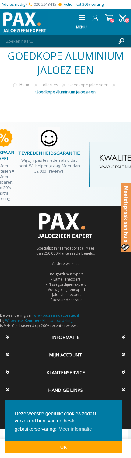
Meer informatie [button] (75, 429)
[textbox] (59, 41)
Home (24, 85)
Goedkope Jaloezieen (88, 85)
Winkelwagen (109, 17)
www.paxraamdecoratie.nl (56, 315)
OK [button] (63, 447)
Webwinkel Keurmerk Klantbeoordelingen (41, 320)
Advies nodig (13, 4)
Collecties (49, 85)
